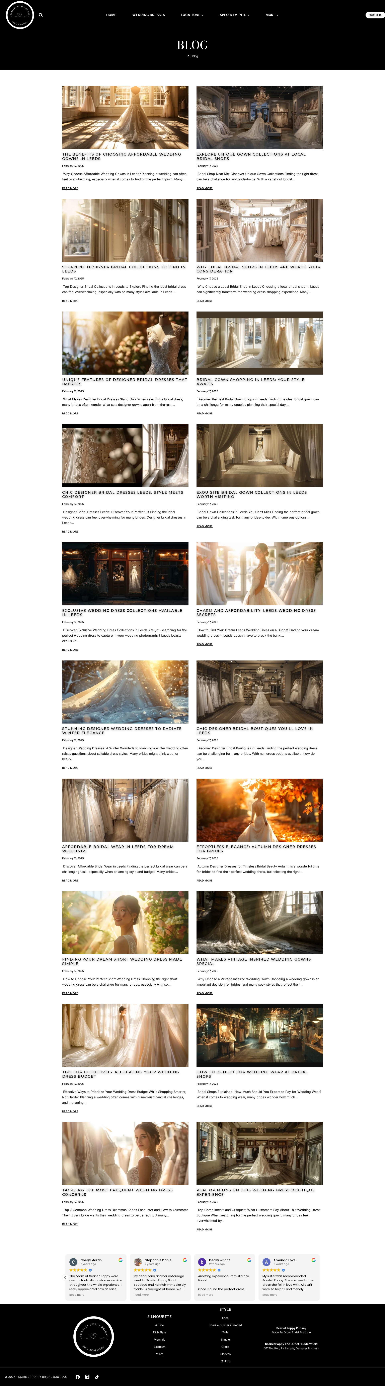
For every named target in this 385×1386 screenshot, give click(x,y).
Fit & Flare (159, 1332)
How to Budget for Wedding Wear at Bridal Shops (252, 1074)
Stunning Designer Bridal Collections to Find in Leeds (124, 269)
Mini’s (159, 1354)
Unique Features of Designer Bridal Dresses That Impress (124, 382)
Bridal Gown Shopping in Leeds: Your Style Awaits (251, 382)
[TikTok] (97, 1377)
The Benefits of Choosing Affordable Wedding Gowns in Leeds (121, 156)
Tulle (225, 1332)
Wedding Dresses (148, 15)
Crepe (225, 1346)
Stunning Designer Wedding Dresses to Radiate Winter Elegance (122, 731)
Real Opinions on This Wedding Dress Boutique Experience (256, 1192)
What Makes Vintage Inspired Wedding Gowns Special (254, 961)
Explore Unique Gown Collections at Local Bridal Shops (251, 156)
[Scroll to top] (375, 1374)
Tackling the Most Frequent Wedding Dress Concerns (117, 1192)
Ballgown (159, 1346)
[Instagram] (87, 1377)
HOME (111, 15)
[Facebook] (77, 1377)
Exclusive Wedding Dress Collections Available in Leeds (122, 612)
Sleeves (225, 1354)
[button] (320, 1277)
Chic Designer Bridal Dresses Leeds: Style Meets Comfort (122, 494)
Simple (225, 1339)
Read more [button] (76, 1295)
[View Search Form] (40, 15)
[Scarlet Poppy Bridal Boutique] (20, 15)
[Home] (188, 56)
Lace (225, 1318)
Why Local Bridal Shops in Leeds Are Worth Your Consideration (259, 269)
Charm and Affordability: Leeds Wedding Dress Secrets (256, 612)
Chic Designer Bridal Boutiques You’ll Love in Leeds (255, 731)
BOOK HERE (375, 14)
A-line (159, 1325)
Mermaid (159, 1339)
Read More (70, 188)
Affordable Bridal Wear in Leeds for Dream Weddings (118, 849)
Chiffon (225, 1361)
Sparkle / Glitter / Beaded (225, 1325)
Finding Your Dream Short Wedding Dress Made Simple (122, 961)
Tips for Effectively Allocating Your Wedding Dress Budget (120, 1074)
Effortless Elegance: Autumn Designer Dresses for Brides (256, 849)
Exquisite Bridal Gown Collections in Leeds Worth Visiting (252, 494)
